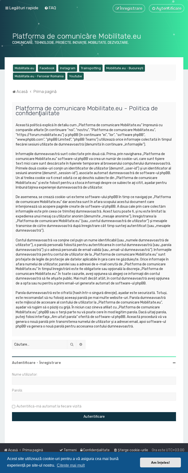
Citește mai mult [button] (71, 465)
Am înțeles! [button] (160, 462)
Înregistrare (50, 363)
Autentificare (23, 363)
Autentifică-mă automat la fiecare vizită (49, 406)
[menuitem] (50, 7)
